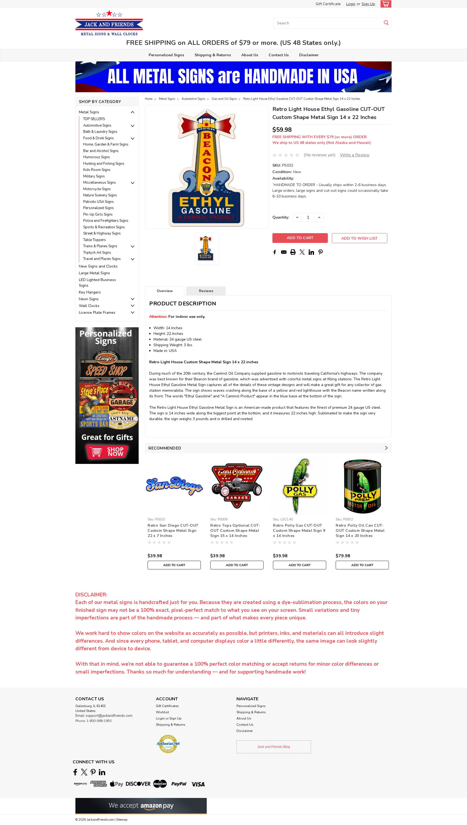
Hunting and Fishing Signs (103, 163)
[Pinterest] (320, 252)
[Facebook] (274, 252)
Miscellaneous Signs (99, 182)
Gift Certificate (328, 3)
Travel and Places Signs (102, 258)
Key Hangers (90, 292)
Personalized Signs (166, 55)
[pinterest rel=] (93, 772)
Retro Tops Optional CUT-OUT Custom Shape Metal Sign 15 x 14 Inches (235, 530)
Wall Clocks (89, 305)
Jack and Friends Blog (273, 747)
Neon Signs (89, 299)
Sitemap (121, 820)
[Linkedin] (311, 252)
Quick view (174, 511)
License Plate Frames (97, 312)
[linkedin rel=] (102, 772)
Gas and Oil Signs (224, 99)
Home (148, 99)
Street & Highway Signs (102, 233)
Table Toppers (94, 239)
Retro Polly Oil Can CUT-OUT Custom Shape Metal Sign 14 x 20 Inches (360, 530)
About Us (249, 55)
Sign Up (368, 3)
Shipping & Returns (213, 55)
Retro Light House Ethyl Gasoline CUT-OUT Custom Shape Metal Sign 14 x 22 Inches (301, 99)
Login (350, 3)
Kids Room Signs (97, 169)
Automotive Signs (97, 125)
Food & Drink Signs (98, 138)
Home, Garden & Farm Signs (105, 144)
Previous (149, 167)
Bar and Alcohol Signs (101, 150)
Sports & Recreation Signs (104, 227)
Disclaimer (309, 55)
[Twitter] (302, 252)
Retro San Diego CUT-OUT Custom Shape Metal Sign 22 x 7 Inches (173, 530)
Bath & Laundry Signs (100, 131)
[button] (107, 395)
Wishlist (162, 712)
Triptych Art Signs (97, 252)
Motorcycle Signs (97, 189)
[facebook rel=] (75, 772)
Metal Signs (89, 112)
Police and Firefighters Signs (105, 220)
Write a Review (354, 155)
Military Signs (94, 176)
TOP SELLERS (94, 119)
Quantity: (280, 217)
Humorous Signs (96, 157)
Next (263, 167)
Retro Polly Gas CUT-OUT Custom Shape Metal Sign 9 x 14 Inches (299, 530)
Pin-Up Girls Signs (98, 214)
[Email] (283, 252)
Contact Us (279, 55)
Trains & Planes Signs (100, 246)
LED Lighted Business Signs (97, 282)
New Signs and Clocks (98, 266)
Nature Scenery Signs (100, 195)
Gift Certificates (167, 706)
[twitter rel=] (84, 772)
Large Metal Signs (94, 273)
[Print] (293, 252)
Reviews (206, 291)
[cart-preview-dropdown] (385, 4)
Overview (165, 291)
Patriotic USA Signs (98, 201)
